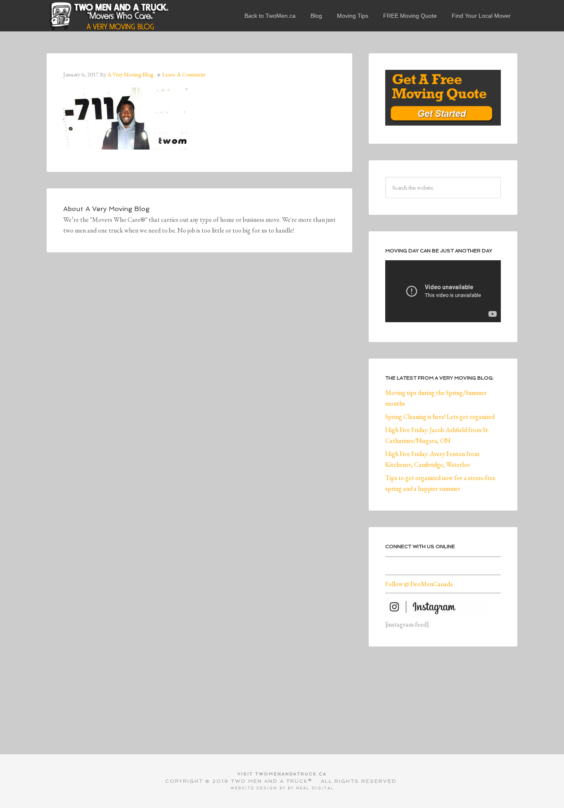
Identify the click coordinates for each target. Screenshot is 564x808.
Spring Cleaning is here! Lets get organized (440, 416)
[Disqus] (199, 383)
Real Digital (315, 788)
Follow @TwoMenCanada (419, 584)
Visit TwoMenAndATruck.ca (282, 774)
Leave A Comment (183, 74)
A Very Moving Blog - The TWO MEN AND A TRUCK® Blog (109, 15)
